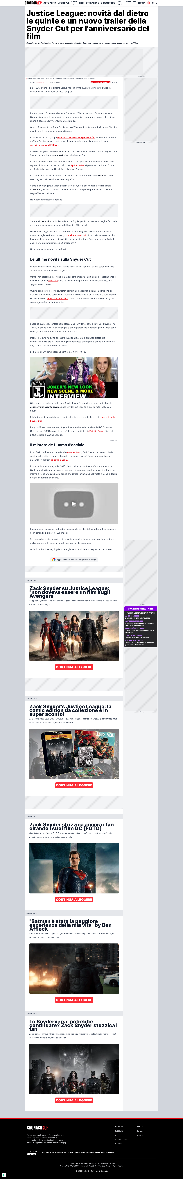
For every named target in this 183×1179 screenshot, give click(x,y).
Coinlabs (110, 1152)
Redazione (40, 82)
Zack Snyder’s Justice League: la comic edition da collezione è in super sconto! (70, 710)
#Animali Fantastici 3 (57, 298)
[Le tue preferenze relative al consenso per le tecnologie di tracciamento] (4, 1175)
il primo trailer (78, 165)
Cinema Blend (74, 452)
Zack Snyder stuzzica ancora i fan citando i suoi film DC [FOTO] (71, 826)
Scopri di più (91, 78)
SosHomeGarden (93, 1152)
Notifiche (119, 1144)
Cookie (140, 1135)
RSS (116, 1135)
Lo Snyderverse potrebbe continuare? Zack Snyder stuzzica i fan (73, 1025)
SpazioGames (60, 1152)
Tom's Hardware (47, 1152)
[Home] (33, 3)
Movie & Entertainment (100, 82)
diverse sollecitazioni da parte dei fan (76, 137)
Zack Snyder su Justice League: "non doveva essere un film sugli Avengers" (69, 592)
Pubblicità (119, 1131)
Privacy (140, 1131)
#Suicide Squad (96, 431)
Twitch (150, 609)
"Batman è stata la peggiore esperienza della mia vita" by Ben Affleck (70, 925)
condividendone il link (75, 235)
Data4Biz (82, 1152)
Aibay (103, 1152)
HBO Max (53, 280)
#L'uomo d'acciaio (60, 460)
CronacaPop (72, 1152)
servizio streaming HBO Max (44, 145)
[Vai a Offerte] (148, 3)
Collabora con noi (122, 1139)
